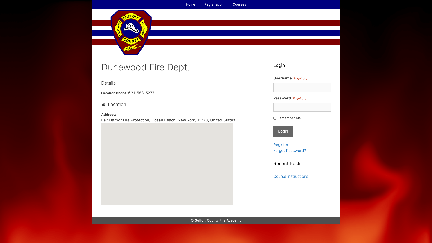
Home (190, 4)
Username (290, 78)
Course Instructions (290, 176)
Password (289, 98)
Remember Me (289, 118)
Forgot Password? (289, 150)
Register (280, 144)
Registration (214, 4)
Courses (239, 4)
